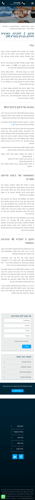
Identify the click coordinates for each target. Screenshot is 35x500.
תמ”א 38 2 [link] (14, 124)
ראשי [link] (32, 26)
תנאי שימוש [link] (23, 496)
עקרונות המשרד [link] (14, 26)
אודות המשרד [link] (25, 26)
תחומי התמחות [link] (26, 367)
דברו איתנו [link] (17, 391)
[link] (17, 3)
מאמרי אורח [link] (30, 29)
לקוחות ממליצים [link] (25, 372)
